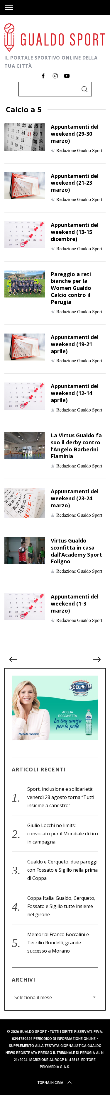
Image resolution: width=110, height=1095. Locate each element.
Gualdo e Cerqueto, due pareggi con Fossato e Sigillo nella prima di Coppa (62, 869)
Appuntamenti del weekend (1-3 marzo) (75, 603)
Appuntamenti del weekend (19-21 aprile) (75, 344)
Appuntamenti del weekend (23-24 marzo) (75, 498)
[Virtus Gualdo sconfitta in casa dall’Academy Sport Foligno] (24, 550)
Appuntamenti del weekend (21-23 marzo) (75, 182)
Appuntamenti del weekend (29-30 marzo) (75, 133)
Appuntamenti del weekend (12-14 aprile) (75, 393)
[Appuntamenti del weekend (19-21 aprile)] (24, 347)
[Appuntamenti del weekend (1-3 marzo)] (24, 606)
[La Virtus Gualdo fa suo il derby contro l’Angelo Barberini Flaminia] (24, 445)
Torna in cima (50, 1083)
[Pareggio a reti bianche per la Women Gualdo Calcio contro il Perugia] (24, 284)
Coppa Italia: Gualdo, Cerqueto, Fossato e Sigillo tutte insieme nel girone (61, 906)
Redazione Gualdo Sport (79, 150)
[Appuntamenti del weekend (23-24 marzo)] (24, 503)
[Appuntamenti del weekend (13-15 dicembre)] (24, 234)
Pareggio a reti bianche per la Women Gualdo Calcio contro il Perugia (71, 287)
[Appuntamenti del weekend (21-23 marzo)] (24, 185)
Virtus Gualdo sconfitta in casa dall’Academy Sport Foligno (76, 551)
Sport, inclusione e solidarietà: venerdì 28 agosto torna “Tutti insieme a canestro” (60, 797)
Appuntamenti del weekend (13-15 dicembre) (75, 231)
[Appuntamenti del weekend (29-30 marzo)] (24, 137)
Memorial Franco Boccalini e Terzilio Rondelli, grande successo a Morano (58, 942)
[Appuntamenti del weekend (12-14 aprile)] (24, 395)
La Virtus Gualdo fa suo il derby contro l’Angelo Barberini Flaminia (76, 445)
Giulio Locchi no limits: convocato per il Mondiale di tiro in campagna (62, 833)
